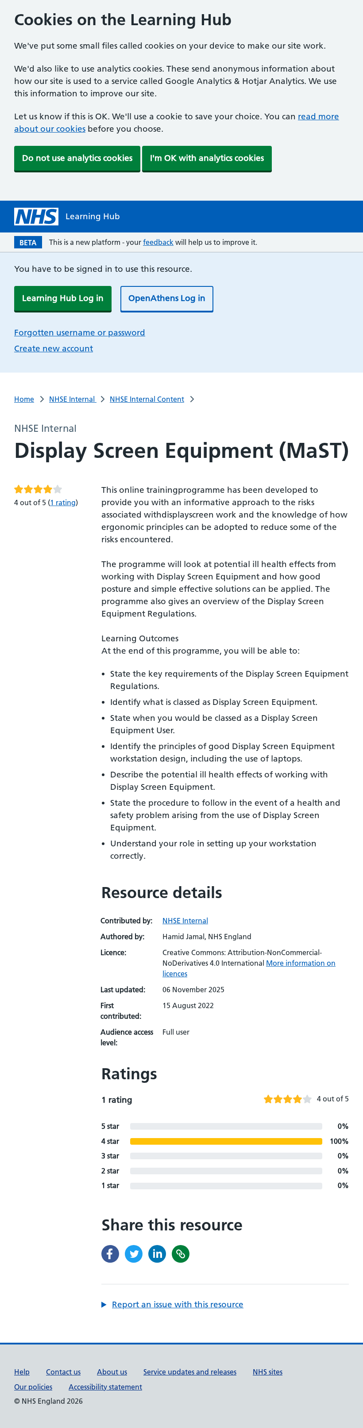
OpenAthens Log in (166, 298)
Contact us (63, 1371)
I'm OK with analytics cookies (207, 158)
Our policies (33, 1386)
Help (22, 1371)
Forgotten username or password (79, 332)
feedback (158, 242)
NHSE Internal (73, 399)
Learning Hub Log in (63, 298)
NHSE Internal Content (147, 399)
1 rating (63, 502)
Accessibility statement (105, 1386)
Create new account (53, 348)
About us (112, 1371)
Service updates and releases (189, 1371)
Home (24, 399)
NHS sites (267, 1371)
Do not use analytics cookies (77, 158)
